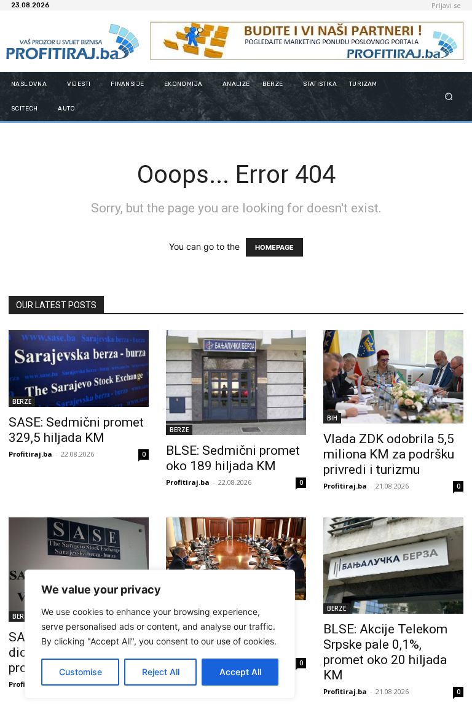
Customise (80, 672)
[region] (160, 634)
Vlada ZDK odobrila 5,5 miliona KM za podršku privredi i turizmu (388, 454)
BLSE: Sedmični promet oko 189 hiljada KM (233, 458)
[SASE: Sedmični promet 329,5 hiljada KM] (79, 368)
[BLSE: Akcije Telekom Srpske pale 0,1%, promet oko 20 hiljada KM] (393, 565)
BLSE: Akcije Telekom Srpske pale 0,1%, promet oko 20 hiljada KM (385, 652)
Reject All (160, 672)
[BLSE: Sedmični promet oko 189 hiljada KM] (236, 382)
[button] (449, 96)
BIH (332, 418)
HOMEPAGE (274, 247)
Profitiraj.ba (30, 453)
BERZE (21, 401)
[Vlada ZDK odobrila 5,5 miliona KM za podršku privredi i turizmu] (393, 376)
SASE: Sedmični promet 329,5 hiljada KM (76, 430)
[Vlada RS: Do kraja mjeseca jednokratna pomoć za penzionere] (236, 558)
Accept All (240, 672)
